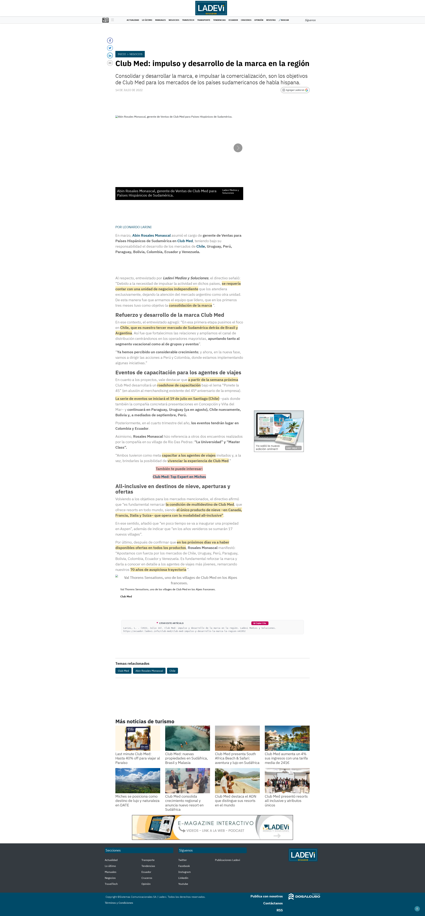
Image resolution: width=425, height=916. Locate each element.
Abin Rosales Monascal (151, 235)
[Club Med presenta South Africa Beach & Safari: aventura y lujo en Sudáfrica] (237, 738)
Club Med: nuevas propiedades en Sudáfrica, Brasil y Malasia (186, 758)
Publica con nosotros (267, 896)
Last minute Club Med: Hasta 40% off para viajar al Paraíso (137, 758)
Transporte (203, 20)
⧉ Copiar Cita (260, 623)
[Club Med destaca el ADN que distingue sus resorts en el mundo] (237, 780)
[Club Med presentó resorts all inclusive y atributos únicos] (287, 780)
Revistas (271, 20)
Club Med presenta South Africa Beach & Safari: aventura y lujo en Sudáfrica (237, 758)
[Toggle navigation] (112, 20)
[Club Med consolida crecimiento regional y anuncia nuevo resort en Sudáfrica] (187, 780)
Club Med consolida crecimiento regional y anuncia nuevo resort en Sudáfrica (184, 803)
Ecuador (233, 20)
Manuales (160, 20)
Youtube (183, 883)
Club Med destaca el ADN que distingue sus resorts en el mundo (235, 800)
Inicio (122, 54)
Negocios (174, 20)
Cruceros (246, 20)
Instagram (184, 872)
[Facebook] (110, 40)
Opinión (258, 20)
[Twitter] (110, 48)
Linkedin (183, 878)
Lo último (147, 20)
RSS (280, 910)
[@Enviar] (110, 63)
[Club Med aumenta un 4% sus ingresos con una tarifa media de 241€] (287, 738)
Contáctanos (273, 903)
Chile (200, 246)
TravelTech (188, 20)
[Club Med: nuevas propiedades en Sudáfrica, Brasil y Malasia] (187, 738)
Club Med (185, 240)
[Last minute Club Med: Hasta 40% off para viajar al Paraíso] (137, 738)
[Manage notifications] (417, 908)
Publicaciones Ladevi (227, 860)
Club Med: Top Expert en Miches (179, 476)
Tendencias (219, 20)
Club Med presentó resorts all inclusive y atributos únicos (286, 800)
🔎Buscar (284, 20)
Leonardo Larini (137, 227)
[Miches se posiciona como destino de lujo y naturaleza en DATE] (137, 780)
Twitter (182, 860)
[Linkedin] (110, 55)
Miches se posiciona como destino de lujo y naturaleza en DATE (137, 800)
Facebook (184, 866)
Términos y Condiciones (119, 902)
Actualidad (133, 20)
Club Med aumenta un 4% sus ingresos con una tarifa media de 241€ (286, 758)
